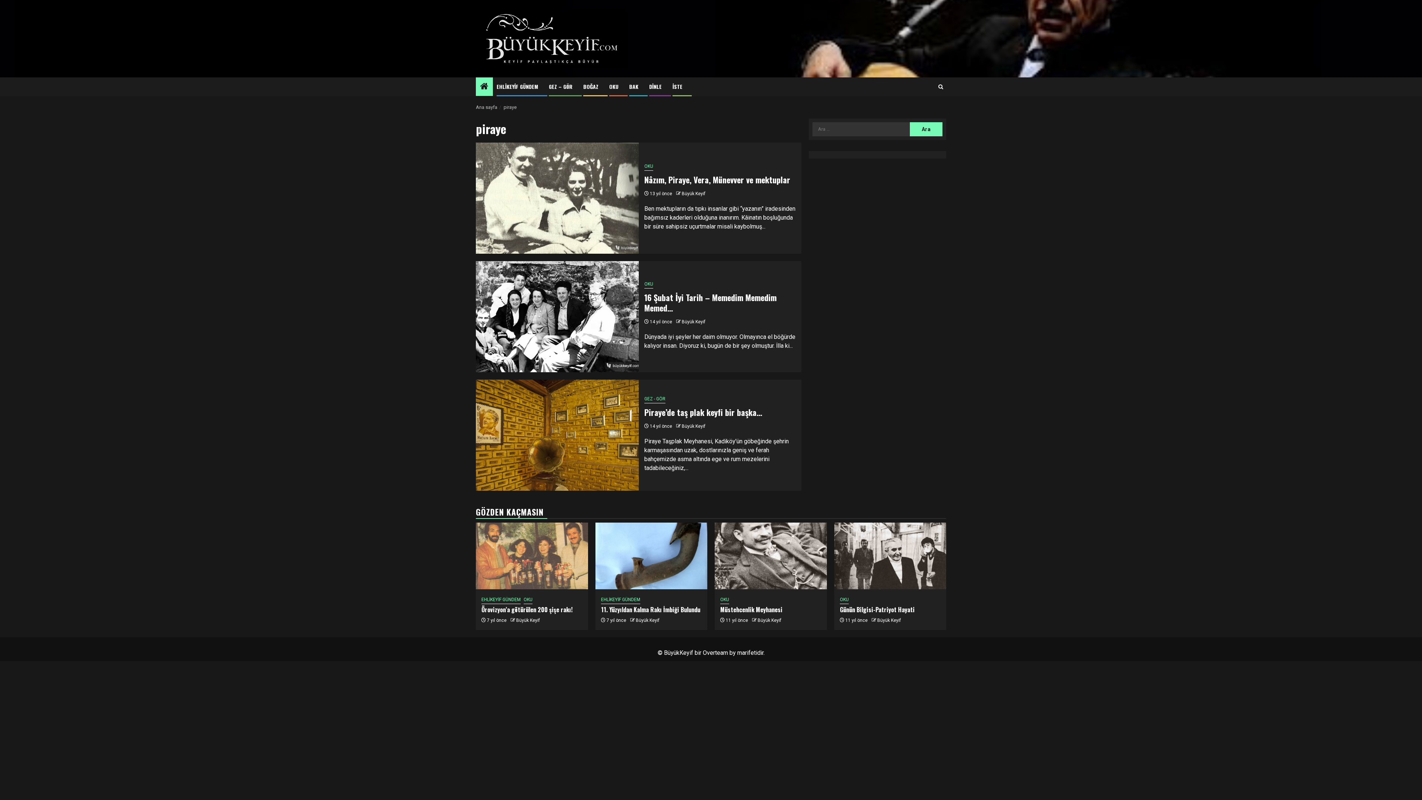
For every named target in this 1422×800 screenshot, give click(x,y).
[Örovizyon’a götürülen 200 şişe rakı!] (532, 556)
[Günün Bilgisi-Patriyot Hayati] (890, 556)
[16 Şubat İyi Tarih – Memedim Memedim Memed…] (557, 316)
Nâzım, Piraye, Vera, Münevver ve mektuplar (717, 180)
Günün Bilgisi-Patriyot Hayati (877, 609)
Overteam (715, 652)
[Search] (940, 87)
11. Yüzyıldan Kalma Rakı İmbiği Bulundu (650, 609)
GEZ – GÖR (561, 86)
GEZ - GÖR (654, 398)
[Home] (484, 87)
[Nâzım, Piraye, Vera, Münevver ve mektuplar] (557, 198)
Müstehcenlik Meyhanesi (751, 609)
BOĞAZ (590, 86)
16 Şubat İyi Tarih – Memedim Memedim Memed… (710, 302)
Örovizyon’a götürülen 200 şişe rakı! (527, 609)
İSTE (677, 86)
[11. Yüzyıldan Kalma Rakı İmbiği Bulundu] (651, 556)
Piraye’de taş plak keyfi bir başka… (703, 412)
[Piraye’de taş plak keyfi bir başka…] (557, 435)
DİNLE (655, 86)
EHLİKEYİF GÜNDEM (517, 86)
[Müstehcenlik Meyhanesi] (771, 556)
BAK (633, 86)
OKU (613, 86)
